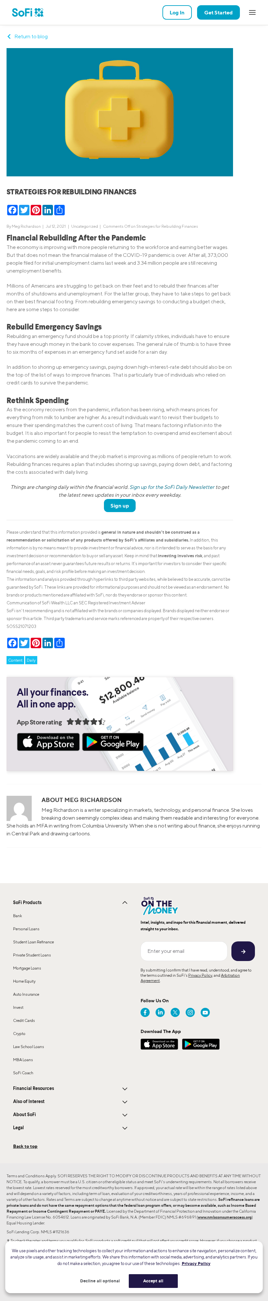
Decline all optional (100, 1280)
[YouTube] (205, 1012)
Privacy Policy (200, 975)
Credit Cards (24, 1020)
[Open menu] (252, 12)
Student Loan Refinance (33, 941)
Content (15, 660)
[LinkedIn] (160, 1012)
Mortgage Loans (27, 968)
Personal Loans (26, 928)
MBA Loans (23, 1059)
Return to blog (31, 36)
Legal (18, 1128)
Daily (31, 660)
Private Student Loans (32, 955)
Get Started (218, 12)
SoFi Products (27, 902)
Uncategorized (84, 226)
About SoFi (24, 1115)
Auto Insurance (26, 994)
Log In (177, 12)
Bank (17, 915)
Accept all (153, 1280)
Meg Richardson (26, 226)
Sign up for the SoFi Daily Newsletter (171, 487)
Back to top (25, 1146)
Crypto (19, 1033)
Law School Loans (28, 1046)
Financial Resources (33, 1088)
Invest (18, 1007)
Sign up (119, 505)
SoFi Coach (23, 1072)
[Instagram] (190, 1012)
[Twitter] (175, 1012)
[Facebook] (145, 1012)
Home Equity (24, 981)
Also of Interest (28, 1101)
